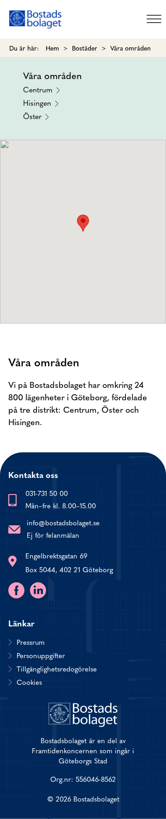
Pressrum (31, 642)
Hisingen (37, 102)
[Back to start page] (35, 19)
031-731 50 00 (46, 493)
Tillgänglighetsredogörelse (57, 669)
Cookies (29, 682)
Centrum (38, 89)
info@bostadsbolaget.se (63, 522)
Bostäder (84, 47)
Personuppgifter (41, 655)
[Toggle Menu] (154, 19)
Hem (52, 47)
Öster (32, 115)
